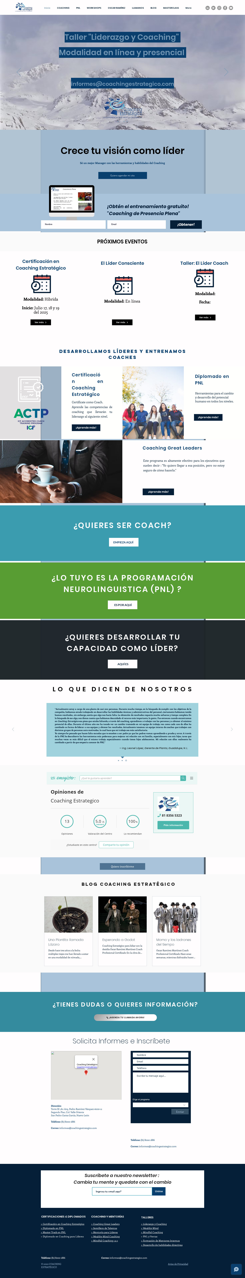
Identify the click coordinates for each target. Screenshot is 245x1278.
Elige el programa (141, 1099)
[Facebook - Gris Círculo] (225, 8)
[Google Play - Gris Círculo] (213, 8)
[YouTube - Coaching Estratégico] (231, 8)
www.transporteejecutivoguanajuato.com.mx (154, 1159)
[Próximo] (226, 72)
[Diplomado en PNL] (127, 121)
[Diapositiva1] (119, 760)
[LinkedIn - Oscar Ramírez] (208, 8)
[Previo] (19, 72)
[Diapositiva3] (126, 760)
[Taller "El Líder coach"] (121, 121)
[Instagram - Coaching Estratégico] (219, 8)
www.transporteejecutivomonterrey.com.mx (154, 1152)
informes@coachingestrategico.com (78, 1128)
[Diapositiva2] (122, 760)
